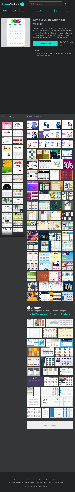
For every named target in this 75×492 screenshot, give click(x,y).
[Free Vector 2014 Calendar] (56, 246)
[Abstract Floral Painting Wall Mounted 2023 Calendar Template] (55, 276)
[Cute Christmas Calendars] (43, 154)
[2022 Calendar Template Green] (67, 195)
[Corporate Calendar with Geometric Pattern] (44, 265)
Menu (66, 4)
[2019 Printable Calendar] (32, 236)
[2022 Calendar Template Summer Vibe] (55, 195)
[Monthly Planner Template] (67, 236)
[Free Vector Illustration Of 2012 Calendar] (32, 175)
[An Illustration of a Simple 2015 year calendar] (7, 140)
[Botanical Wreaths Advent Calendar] (43, 276)
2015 (5, 11)
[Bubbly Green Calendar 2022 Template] (67, 246)
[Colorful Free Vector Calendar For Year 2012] (31, 225)
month (68, 11)
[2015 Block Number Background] (68, 164)
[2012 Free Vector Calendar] (43, 175)
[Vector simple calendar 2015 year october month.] (7, 133)
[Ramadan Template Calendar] (32, 186)
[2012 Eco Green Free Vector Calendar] (31, 276)
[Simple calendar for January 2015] (7, 148)
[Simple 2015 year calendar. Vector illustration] (7, 216)
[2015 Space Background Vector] (44, 236)
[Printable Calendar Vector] (32, 205)
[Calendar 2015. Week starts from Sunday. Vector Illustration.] (7, 223)
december (39, 11)
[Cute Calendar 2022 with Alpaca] (44, 205)
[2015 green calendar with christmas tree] (7, 170)
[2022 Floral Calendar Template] (44, 195)
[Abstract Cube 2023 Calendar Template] (44, 296)
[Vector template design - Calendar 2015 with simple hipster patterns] (18, 208)
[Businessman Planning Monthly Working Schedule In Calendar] (32, 124)
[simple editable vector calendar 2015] (7, 163)
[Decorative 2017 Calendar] (45, 164)
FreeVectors (13, 4)
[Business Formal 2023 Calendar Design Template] (57, 164)
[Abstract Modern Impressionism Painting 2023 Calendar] (67, 276)
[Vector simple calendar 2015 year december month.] (18, 148)
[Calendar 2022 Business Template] (32, 164)
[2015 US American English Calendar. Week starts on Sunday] (7, 193)
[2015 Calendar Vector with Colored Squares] (31, 154)
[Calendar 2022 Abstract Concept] (67, 225)
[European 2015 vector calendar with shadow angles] (18, 155)
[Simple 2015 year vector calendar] (18, 125)
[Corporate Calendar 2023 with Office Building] (45, 246)
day (30, 11)
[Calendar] (67, 215)
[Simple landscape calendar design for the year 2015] (7, 201)
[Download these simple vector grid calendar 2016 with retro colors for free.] (33, 351)
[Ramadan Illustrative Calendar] (66, 175)
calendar (14, 11)
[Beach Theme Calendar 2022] (43, 225)
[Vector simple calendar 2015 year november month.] (18, 170)
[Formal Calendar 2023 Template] (67, 296)
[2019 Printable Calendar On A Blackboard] (45, 186)
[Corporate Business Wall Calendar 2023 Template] (55, 265)
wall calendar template (59, 314)
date (22, 11)
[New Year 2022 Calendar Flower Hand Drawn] (45, 286)
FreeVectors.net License (42, 55)
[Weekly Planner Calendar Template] (32, 246)
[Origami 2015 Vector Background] (68, 186)
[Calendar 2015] (18, 186)
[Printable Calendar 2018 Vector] (55, 154)
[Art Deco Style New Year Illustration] (55, 205)
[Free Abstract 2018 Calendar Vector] (67, 256)
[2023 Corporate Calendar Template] (32, 215)
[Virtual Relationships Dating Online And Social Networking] (44, 133)
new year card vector (40, 314)
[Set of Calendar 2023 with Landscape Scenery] (55, 236)
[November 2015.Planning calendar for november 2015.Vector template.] (7, 178)
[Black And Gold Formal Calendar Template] (55, 296)
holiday (49, 11)
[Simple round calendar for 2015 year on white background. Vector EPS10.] (7, 186)
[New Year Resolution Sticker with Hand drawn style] (32, 286)
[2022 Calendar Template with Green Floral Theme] (55, 256)
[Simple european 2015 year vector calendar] (18, 201)
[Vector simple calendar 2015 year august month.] (7, 155)
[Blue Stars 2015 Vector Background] (68, 286)
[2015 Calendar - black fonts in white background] (7, 208)
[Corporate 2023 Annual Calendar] (67, 205)
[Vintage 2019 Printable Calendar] (57, 186)
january (59, 11)
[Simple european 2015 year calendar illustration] (7, 231)
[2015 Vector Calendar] (54, 175)
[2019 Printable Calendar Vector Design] (32, 296)
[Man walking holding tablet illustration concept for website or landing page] (44, 143)
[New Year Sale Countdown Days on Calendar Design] (32, 265)
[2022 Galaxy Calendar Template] (32, 195)
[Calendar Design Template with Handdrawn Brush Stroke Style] (55, 225)
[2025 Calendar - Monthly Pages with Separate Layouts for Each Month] (7, 125)
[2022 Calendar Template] (55, 215)
